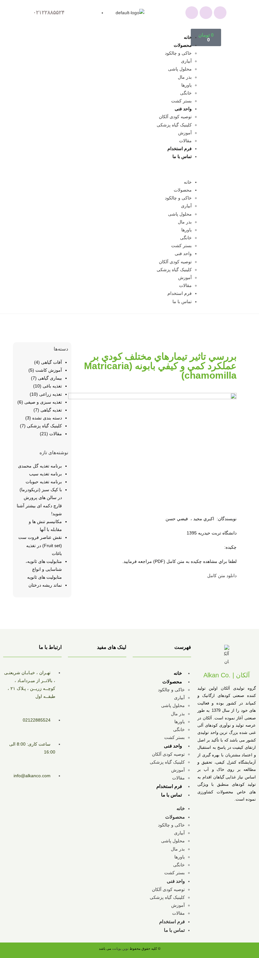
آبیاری (186, 61)
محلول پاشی (180, 68)
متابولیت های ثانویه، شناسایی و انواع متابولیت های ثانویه (44, 569)
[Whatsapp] (191, 12)
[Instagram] (206, 12)
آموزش (185, 132)
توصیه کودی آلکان (175, 116)
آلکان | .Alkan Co (226, 675)
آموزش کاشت (48, 370)
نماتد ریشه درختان (45, 585)
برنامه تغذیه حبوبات (44, 481)
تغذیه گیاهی (51, 409)
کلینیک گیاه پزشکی (174, 124)
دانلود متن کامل (222, 575)
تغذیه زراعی (50, 394)
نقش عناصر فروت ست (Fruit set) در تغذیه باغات (40, 545)
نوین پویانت (121, 948)
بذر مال (185, 77)
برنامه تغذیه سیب (45, 473)
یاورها (186, 85)
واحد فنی (183, 108)
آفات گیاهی (51, 362)
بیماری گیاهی (50, 378)
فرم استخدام (179, 148)
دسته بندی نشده (47, 417)
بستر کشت (181, 100)
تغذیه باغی (52, 385)
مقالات (185, 140)
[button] (125, 170)
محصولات (183, 45)
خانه (188, 37)
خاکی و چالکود (178, 53)
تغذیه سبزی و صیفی (43, 402)
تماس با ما (182, 156)
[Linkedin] (220, 12)
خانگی (186, 92)
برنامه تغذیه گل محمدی (40, 465)
